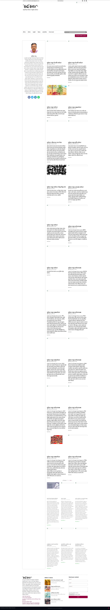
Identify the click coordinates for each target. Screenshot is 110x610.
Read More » (48, 77)
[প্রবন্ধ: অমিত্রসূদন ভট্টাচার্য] (47, 601)
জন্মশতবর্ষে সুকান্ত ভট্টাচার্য (52, 498)
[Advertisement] (55, 22)
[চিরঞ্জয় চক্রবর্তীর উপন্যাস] (47, 589)
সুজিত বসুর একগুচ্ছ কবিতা (76, 187)
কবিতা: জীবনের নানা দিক (54, 142)
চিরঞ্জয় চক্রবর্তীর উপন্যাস (55, 586)
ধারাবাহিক (45, 32)
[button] (60, 1)
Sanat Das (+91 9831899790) (57, 608)
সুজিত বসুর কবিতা (52, 107)
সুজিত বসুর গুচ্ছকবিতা (74, 107)
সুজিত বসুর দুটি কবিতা (74, 142)
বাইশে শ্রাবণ (63, 499)
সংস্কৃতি (34, 32)
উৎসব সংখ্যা (51, 32)
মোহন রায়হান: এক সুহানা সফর (81, 499)
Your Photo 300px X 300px (73, 592)
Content (70, 586)
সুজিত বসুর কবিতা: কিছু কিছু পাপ (56, 187)
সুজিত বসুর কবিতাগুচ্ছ (74, 226)
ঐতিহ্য (24, 32)
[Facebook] (82, 1)
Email (70, 582)
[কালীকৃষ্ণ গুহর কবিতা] (47, 595)
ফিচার (39, 32)
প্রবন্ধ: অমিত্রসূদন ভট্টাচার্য (55, 599)
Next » (71, 480)
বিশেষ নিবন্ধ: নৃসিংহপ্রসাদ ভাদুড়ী (57, 580)
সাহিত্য (29, 32)
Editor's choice (49, 578)
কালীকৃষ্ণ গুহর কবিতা (55, 593)
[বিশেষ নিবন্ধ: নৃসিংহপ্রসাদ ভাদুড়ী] (47, 582)
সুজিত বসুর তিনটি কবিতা (54, 63)
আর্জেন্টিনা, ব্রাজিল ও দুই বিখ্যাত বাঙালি (66, 544)
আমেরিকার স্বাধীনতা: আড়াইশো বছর (79, 544)
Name (70, 579)
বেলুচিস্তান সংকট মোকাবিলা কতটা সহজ (52, 544)
